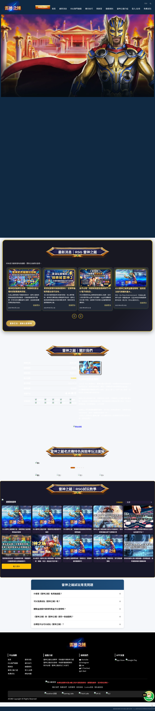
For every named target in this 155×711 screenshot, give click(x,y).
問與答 (99, 8)
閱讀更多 (36, 305)
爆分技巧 (89, 8)
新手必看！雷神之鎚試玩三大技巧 (56, 665)
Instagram (85, 662)
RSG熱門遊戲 (76, 8)
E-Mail (83, 671)
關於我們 (55, 687)
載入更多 (16, 566)
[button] (151, 3)
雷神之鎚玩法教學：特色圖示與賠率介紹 (58, 659)
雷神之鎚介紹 (122, 8)
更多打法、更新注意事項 (21, 323)
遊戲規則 (109, 8)
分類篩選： (120, 502)
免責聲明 (71, 687)
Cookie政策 (88, 687)
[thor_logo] (13, 7)
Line (82, 665)
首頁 (54, 8)
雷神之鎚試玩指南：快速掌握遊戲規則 (57, 662)
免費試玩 (147, 8)
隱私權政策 (98, 687)
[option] (24, 289)
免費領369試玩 (42, 7)
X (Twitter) (85, 668)
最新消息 (63, 8)
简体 (145, 3)
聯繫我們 (63, 687)
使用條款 (79, 687)
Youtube (84, 659)
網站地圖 (28, 673)
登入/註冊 (136, 8)
